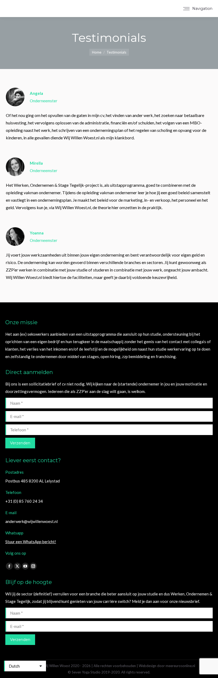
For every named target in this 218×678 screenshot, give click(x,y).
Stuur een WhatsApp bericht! (30, 541)
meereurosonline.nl (180, 666)
